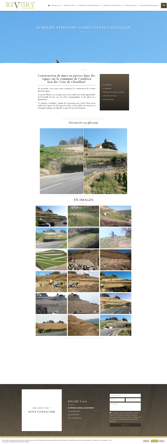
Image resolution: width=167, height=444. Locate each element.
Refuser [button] (162, 441)
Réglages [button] (146, 441)
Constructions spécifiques (88, 5)
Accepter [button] (154, 441)
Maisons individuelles (148, 5)
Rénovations (69, 5)
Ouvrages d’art (130, 5)
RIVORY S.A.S (56, 5)
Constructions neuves (111, 5)
